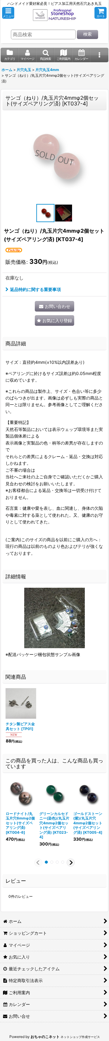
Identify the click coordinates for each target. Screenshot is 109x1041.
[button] (8, 13)
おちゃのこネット (45, 1036)
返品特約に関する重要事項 (35, 289)
